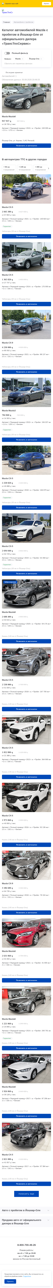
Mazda (18, 59)
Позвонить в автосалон (26, 146)
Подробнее (27, 1276)
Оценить (46, 3)
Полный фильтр (20, 53)
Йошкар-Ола (34, 59)
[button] (48, 168)
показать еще (26, 1194)
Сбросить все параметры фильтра (18, 63)
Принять (10, 1281)
